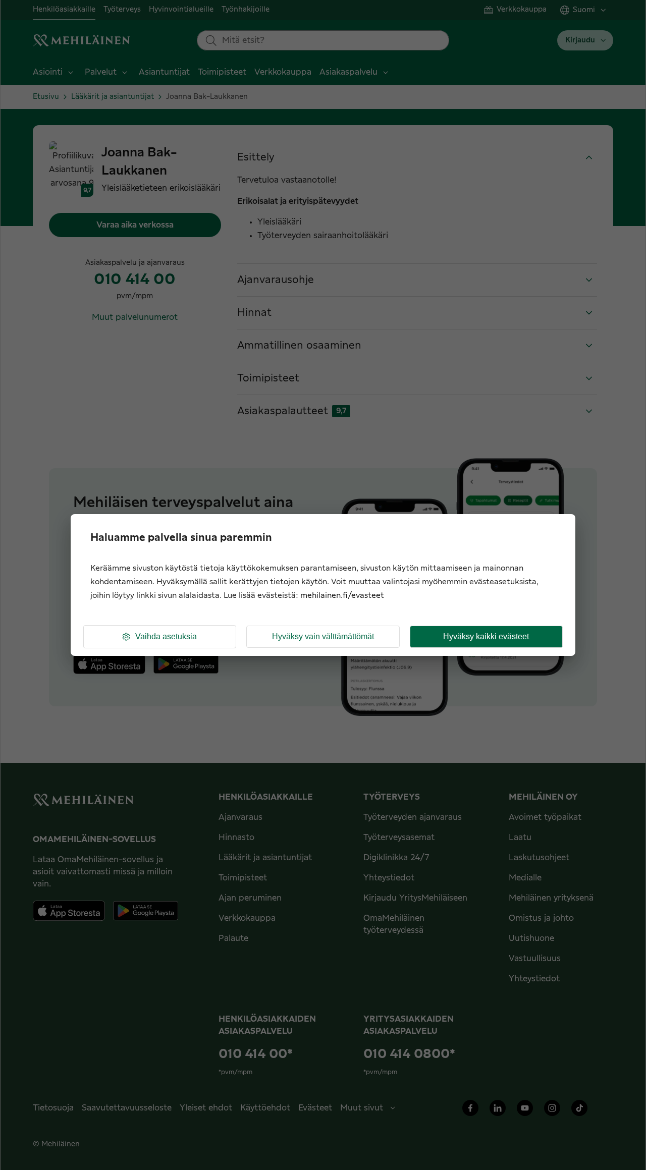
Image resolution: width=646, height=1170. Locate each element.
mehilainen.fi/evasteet (342, 595)
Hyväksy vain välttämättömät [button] (323, 636)
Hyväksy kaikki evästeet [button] (486, 636)
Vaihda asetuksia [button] (166, 636)
